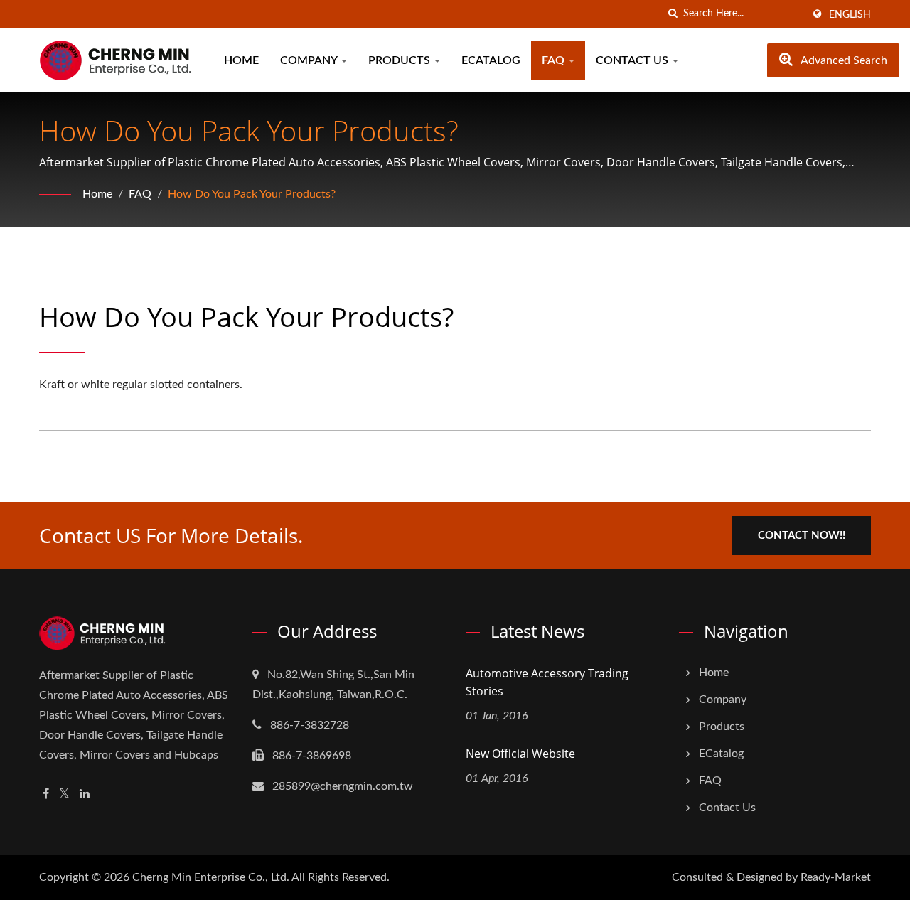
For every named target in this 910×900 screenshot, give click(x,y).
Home (241, 60)
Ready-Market (836, 877)
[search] (672, 14)
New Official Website (520, 753)
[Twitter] (64, 794)
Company (310, 60)
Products (400, 60)
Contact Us (633, 60)
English (850, 15)
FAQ (554, 60)
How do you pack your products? (252, 194)
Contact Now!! (801, 535)
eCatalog (490, 60)
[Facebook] (46, 794)
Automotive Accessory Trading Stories (547, 682)
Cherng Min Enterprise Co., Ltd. (210, 877)
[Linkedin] (85, 794)
